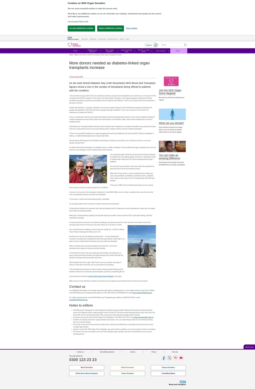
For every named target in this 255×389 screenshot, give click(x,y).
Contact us (80, 352)
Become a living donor (143, 50)
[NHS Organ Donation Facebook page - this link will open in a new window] (163, 357)
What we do (93, 39)
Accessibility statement (107, 352)
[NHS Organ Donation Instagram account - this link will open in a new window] (175, 357)
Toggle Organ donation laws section (134, 50)
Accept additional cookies (81, 28)
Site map (175, 352)
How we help (102, 39)
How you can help (112, 39)
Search (185, 45)
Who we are (84, 39)
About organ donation (109, 50)
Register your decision (92, 50)
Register (149, 45)
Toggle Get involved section (168, 50)
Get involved (160, 51)
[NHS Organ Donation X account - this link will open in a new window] (169, 357)
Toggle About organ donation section (117, 50)
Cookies (132, 352)
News (127, 39)
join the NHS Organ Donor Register (101, 276)
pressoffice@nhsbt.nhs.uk (78, 300)
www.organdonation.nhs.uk (143, 317)
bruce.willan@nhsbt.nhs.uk (142, 293)
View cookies (131, 28)
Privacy (154, 352)
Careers (122, 39)
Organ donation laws (126, 50)
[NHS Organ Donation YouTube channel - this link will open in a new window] (181, 357)
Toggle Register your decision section (100, 50)
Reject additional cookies (110, 28)
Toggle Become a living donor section (151, 50)
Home (75, 51)
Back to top (249, 347)
